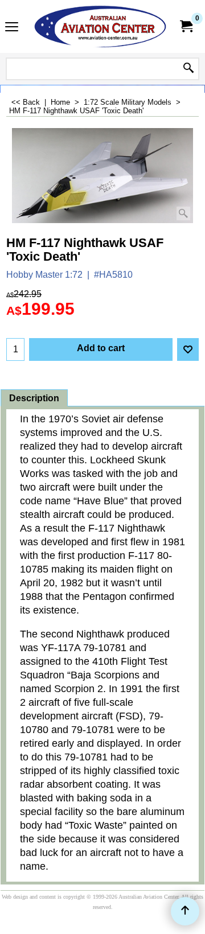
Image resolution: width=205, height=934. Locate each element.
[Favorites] (188, 349)
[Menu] (11, 27)
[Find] (188, 69)
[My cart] (185, 26)
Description (34, 398)
